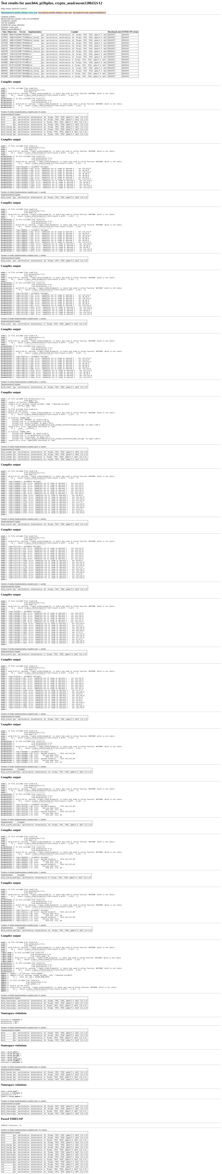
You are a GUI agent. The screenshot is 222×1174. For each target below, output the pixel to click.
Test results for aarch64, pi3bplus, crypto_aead (55, 13)
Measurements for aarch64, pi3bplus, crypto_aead (19, 13)
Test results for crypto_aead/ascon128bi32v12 (89, 13)
